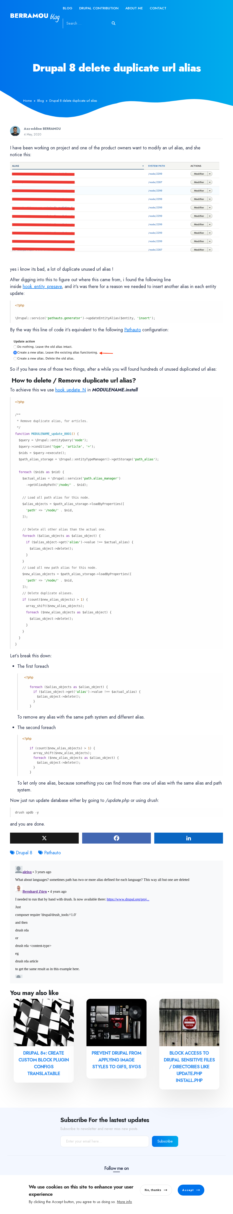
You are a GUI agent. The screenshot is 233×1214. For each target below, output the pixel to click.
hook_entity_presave (42, 286)
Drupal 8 (24, 852)
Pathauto (132, 329)
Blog (67, 8)
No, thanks (153, 1190)
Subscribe (165, 1141)
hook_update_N (70, 390)
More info (124, 1201)
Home (27, 100)
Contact (158, 8)
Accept (188, 1190)
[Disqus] (116, 921)
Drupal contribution (99, 8)
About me (134, 8)
